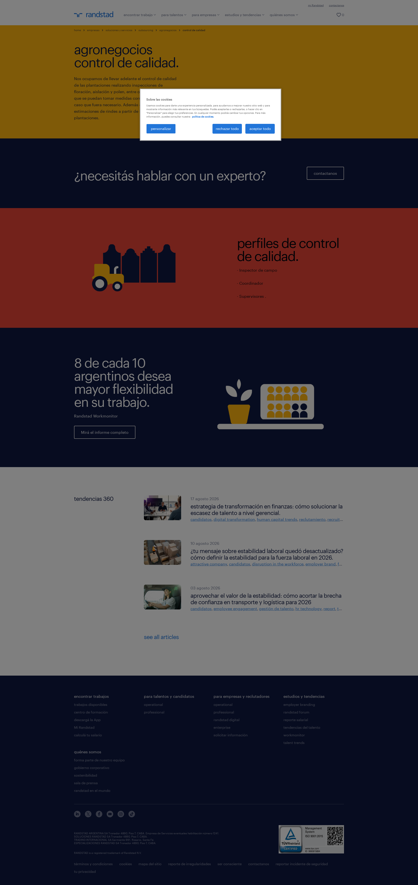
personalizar (161, 128)
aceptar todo (260, 128)
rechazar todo (227, 128)
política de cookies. (203, 116)
